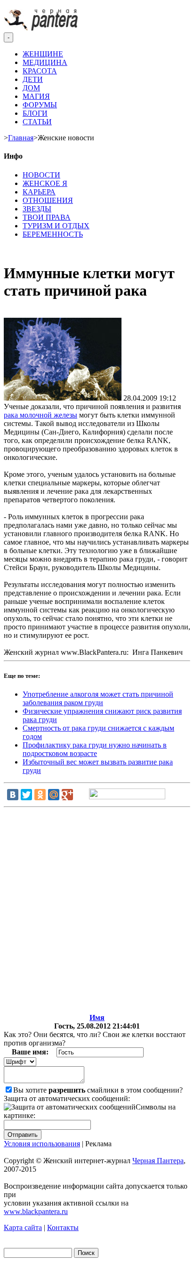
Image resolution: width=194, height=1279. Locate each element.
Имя (97, 1018)
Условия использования (42, 1144)
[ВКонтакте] (12, 794)
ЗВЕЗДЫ (37, 209)
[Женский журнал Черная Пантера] (42, 28)
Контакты (63, 1227)
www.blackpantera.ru (36, 1211)
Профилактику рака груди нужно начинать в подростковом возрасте (95, 749)
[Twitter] (26, 794)
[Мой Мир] (53, 794)
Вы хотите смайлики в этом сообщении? (98, 1090)
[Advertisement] (97, 912)
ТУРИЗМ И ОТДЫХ (56, 226)
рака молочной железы (40, 415)
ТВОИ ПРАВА (47, 217)
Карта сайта (23, 1227)
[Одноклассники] (40, 794)
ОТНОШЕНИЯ (48, 200)
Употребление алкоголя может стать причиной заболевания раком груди (98, 698)
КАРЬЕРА (39, 192)
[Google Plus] (67, 794)
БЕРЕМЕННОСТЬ (53, 234)
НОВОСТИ (41, 175)
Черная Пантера (158, 1161)
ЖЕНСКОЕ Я (45, 183)
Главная (20, 138)
